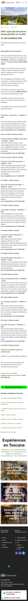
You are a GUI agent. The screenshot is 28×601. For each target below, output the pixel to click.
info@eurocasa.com (7, 375)
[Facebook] (16, 553)
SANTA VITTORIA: (6, 278)
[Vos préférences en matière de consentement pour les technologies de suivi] (2, 598)
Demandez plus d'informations (14, 387)
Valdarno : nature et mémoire (8, 415)
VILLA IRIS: (4, 324)
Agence (4, 537)
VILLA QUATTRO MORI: (7, 184)
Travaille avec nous (7, 542)
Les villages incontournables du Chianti (11, 398)
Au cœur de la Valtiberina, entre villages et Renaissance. (12, 403)
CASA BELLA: (5, 115)
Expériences (5, 547)
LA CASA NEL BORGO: (7, 258)
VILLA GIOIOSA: (5, 301)
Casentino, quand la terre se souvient (11, 423)
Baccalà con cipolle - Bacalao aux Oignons (12, 419)
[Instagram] (20, 553)
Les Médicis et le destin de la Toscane (11, 428)
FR (19, 2)
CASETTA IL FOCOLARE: (8, 161)
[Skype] (23, 553)
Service (4, 540)
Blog (18, 542)
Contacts (19, 545)
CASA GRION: (4, 210)
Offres (4, 545)
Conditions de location (20, 548)
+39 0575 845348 (21, 537)
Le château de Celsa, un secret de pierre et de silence (13, 409)
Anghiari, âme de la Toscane (8, 432)
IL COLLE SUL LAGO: (7, 235)
